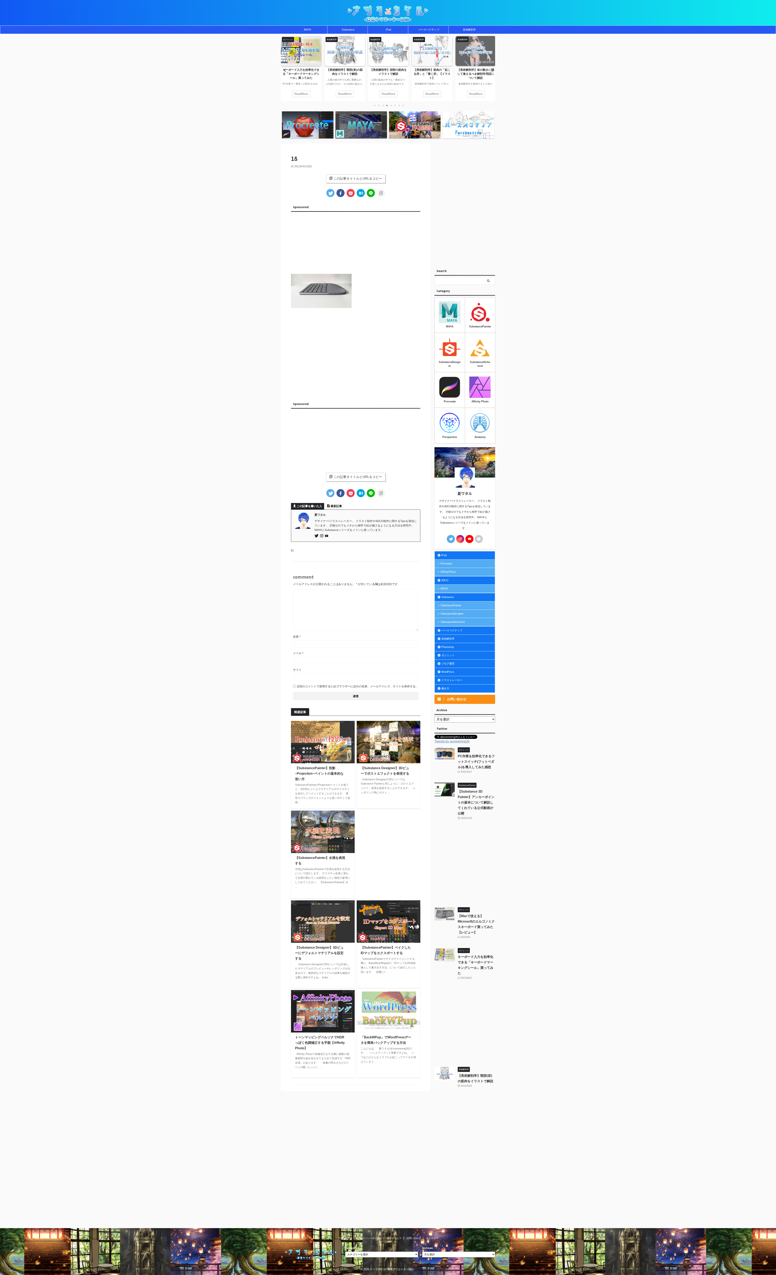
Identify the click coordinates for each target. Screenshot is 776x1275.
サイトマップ (394, 1238)
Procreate (446, 563)
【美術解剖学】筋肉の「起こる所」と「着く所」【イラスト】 (388, 73)
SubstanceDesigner (452, 613)
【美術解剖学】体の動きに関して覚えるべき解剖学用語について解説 (432, 73)
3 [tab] (383, 105)
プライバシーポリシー (369, 1238)
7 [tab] (399, 105)
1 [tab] (375, 105)
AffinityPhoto (448, 571)
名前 (296, 636)
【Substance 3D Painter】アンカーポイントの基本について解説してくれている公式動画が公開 (476, 802)
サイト (297, 669)
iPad (388, 29)
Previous (284, 70)
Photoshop (447, 647)
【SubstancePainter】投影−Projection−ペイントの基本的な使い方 (319, 773)
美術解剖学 (469, 29)
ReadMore (301, 93)
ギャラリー (432, 1238)
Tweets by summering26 (451, 741)
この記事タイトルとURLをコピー (357, 178)
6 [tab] (395, 105)
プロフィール (345, 1238)
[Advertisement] (355, 241)
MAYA (307, 29)
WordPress (447, 671)
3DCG (444, 580)
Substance (348, 29)
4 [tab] (387, 105)
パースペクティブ (428, 29)
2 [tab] (379, 105)
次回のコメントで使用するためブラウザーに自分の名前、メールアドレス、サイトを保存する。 (357, 686)
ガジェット (447, 655)
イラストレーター (451, 680)
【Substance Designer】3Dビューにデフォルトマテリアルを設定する (319, 953)
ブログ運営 (447, 663)
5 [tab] (391, 105)
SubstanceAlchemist (453, 621)
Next (491, 70)
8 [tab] (403, 105)
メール (298, 653)
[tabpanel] (301, 68)
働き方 (445, 688)
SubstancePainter (451, 605)
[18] (361, 193)
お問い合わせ (413, 1238)
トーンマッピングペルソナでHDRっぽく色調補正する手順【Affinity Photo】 (320, 1043)
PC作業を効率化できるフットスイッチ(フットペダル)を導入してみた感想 (476, 73)
